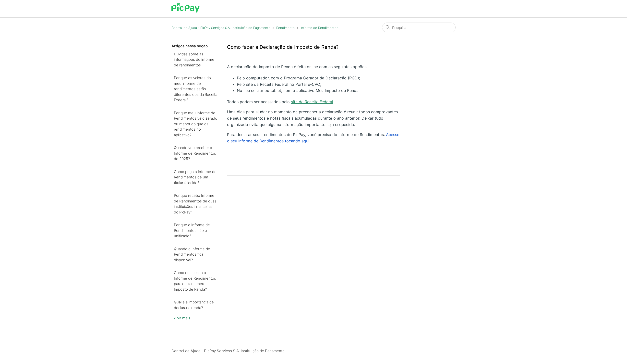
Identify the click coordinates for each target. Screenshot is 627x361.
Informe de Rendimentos (319, 28)
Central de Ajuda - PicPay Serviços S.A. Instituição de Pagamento (220, 28)
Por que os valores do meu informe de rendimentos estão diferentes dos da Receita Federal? (195, 88)
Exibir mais (180, 318)
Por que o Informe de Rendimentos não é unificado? (192, 230)
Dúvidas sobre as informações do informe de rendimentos (194, 59)
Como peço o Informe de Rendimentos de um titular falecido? (195, 177)
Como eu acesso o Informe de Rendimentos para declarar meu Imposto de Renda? (195, 281)
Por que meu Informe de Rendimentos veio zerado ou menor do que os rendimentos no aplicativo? (195, 124)
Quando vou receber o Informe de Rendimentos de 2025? (195, 153)
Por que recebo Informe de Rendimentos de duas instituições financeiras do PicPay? (195, 203)
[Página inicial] (185, 11)
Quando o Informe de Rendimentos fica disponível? (192, 254)
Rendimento (285, 28)
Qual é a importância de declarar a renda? (194, 305)
